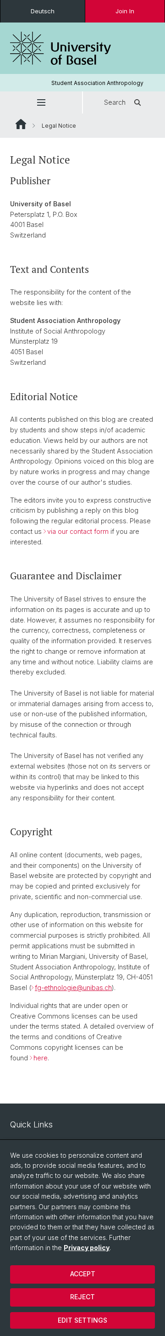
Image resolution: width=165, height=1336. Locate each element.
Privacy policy (87, 1247)
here (40, 1058)
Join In (125, 11)
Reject (82, 1297)
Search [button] (115, 102)
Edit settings (82, 1320)
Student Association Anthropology (97, 82)
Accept (82, 1274)
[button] (41, 102)
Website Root (21, 124)
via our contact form (78, 531)
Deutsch (43, 11)
